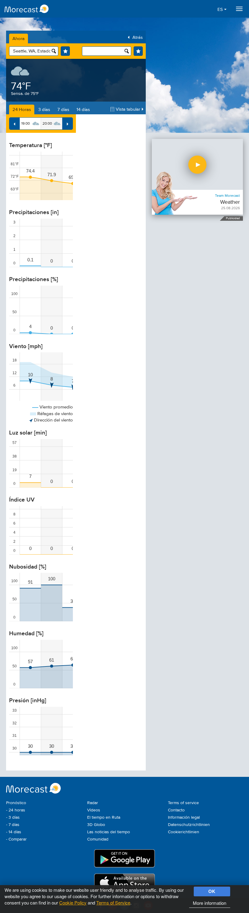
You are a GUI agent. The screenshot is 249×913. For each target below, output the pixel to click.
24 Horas (21, 109)
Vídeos (93, 810)
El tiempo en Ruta (103, 817)
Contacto (176, 810)
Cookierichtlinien (183, 832)
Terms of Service (113, 902)
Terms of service (183, 803)
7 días (63, 109)
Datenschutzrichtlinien (189, 825)
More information (209, 903)
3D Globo (96, 825)
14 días (83, 109)
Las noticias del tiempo (108, 832)
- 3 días (13, 817)
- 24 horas (15, 810)
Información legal (184, 817)
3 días (44, 109)
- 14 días (13, 832)
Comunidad (97, 839)
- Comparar (16, 839)
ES (220, 9)
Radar (92, 803)
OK (211, 891)
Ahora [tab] (18, 38)
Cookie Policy (73, 902)
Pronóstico (16, 803)
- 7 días (12, 825)
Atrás (137, 37)
